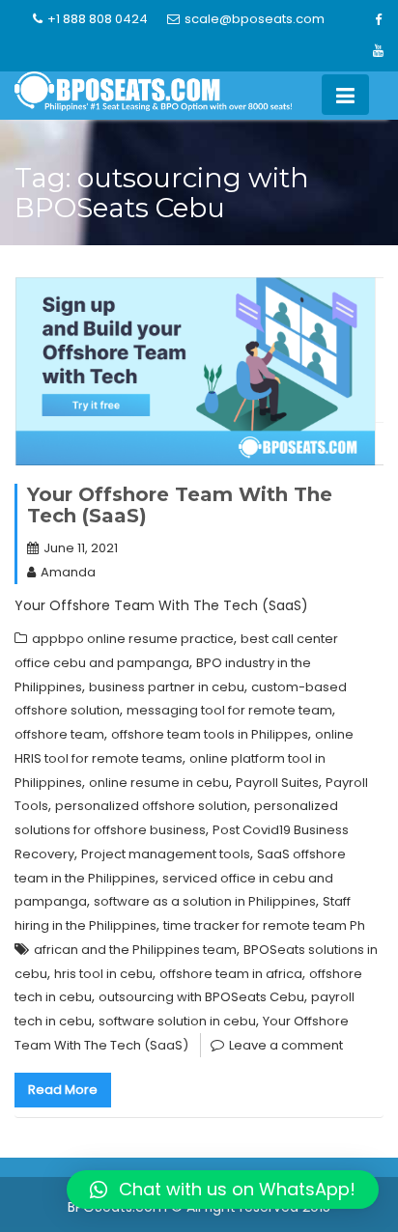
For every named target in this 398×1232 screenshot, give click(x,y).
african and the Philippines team (135, 949)
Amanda (68, 572)
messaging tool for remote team (229, 710)
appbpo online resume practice (133, 639)
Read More (63, 1089)
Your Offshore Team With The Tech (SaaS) (179, 505)
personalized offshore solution (151, 806)
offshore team (59, 734)
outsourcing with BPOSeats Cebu (201, 997)
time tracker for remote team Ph (264, 925)
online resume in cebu (159, 782)
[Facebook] (377, 20)
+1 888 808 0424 (97, 19)
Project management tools (165, 854)
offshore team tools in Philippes (209, 734)
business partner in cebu (166, 687)
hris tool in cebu (103, 974)
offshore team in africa (230, 974)
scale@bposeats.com (255, 19)
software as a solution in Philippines (205, 901)
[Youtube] (377, 51)
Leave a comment (286, 1045)
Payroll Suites (277, 782)
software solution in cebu (177, 1021)
